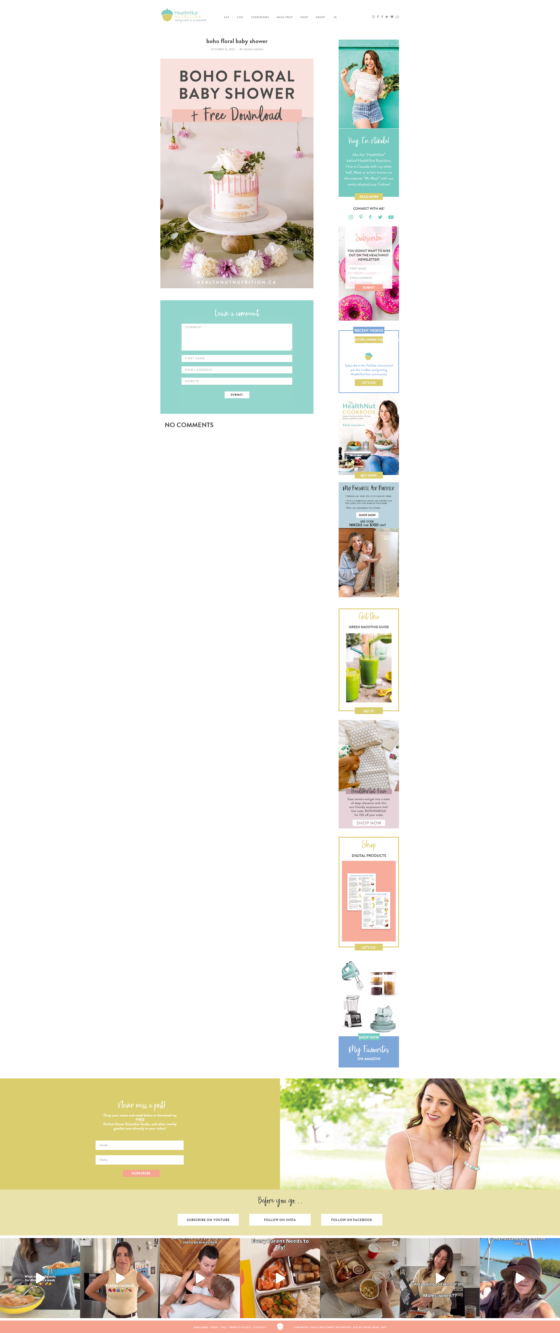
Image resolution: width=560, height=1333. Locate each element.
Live (240, 17)
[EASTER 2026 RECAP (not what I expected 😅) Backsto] (360, 1278)
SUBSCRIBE (141, 1173)
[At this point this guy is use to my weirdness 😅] (520, 1278)
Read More (368, 196)
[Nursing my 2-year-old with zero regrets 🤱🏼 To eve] (200, 1278)
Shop (304, 17)
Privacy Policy (240, 1327)
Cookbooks (260, 17)
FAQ (223, 1327)
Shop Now (369, 1037)
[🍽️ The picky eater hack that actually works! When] (280, 1278)
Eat (226, 17)
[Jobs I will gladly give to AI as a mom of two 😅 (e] (440, 1278)
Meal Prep (285, 17)
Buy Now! (369, 475)
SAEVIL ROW (371, 1327)
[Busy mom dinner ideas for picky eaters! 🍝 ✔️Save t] (40, 1278)
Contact (259, 1327)
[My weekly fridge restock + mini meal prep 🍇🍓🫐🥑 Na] (120, 1278)
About (320, 17)
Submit (369, 287)
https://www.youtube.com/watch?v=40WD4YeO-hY (369, 340)
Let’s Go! (369, 382)
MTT (384, 1327)
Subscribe (200, 1327)
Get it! (369, 711)
